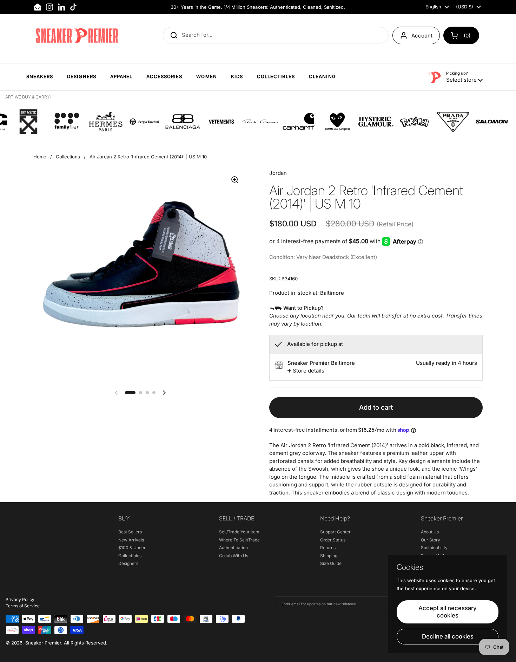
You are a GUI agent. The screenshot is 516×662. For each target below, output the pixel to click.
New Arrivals (131, 539)
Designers (128, 563)
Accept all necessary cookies (447, 612)
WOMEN (206, 76)
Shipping (328, 555)
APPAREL (121, 76)
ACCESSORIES (164, 76)
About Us (430, 531)
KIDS (237, 76)
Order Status (332, 539)
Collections (68, 156)
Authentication (233, 547)
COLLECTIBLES (276, 76)
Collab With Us (233, 555)
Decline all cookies (448, 636)
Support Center (335, 531)
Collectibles (129, 555)
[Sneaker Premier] (76, 35)
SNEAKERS (39, 76)
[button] (461, 35)
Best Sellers (130, 531)
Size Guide (331, 563)
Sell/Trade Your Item (239, 531)
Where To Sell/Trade (239, 539)
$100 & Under (132, 547)
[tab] (305, 371)
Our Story (430, 539)
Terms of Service (23, 605)
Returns (328, 547)
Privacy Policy (20, 599)
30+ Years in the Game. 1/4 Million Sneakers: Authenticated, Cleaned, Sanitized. (258, 7)
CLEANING (322, 76)
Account (421, 35)
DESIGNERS (81, 76)
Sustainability (434, 547)
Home (39, 156)
